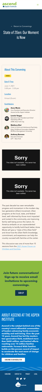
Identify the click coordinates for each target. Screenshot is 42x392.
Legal (35, 374)
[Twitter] (21, 379)
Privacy (27, 374)
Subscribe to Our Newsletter (13, 360)
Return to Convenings (23, 26)
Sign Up (21, 293)
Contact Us (18, 374)
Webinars (8, 75)
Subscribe (8, 374)
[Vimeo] (24, 379)
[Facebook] (17, 379)
